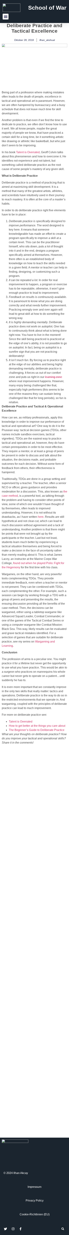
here (41, 516)
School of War (47, 8)
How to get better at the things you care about (37, 725)
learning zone (53, 376)
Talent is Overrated (28, 152)
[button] (5, 16)
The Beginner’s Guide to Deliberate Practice (36, 729)
